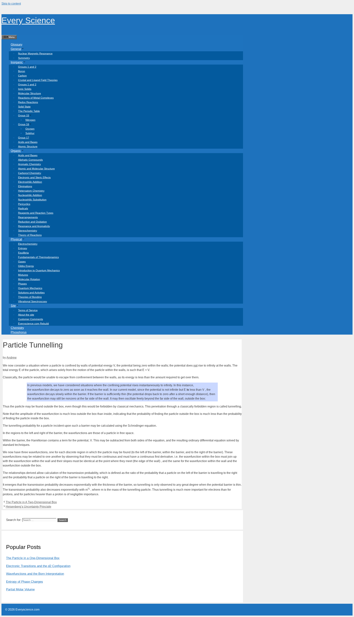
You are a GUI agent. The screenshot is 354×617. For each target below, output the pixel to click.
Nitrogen (30, 119)
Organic (16, 150)
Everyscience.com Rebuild (33, 323)
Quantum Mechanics (30, 288)
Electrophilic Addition (30, 181)
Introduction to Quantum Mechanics (39, 270)
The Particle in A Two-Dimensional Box (31, 502)
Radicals (23, 208)
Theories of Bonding (30, 296)
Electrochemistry (27, 243)
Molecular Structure (29, 93)
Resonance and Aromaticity (34, 226)
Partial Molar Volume (20, 589)
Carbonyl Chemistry (29, 173)
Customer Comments (30, 319)
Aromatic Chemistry (29, 164)
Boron (21, 71)
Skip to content (11, 3)
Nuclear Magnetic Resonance (35, 53)
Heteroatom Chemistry (31, 190)
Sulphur (29, 133)
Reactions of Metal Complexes (36, 97)
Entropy (22, 248)
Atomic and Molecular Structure (36, 168)
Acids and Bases (27, 142)
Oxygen (29, 128)
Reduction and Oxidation (32, 221)
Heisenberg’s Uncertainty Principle (28, 506)
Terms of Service (28, 310)
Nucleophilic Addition (30, 195)
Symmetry (24, 57)
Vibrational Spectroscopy (32, 301)
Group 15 (23, 115)
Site (13, 305)
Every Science (28, 20)
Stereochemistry (27, 230)
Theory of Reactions (30, 235)
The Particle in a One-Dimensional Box (33, 558)
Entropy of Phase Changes (24, 581)
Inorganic (17, 62)
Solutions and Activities (31, 292)
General (16, 49)
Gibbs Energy (26, 266)
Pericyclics (24, 204)
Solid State (24, 106)
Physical (16, 239)
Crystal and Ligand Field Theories (38, 80)
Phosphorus (19, 332)
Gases (22, 261)
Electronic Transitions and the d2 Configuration (38, 566)
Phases (22, 283)
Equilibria (23, 252)
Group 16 (23, 124)
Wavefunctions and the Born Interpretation (35, 573)
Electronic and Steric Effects (34, 177)
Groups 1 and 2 (27, 66)
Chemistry (17, 327)
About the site (26, 314)
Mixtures (23, 274)
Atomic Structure (27, 146)
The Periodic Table (29, 111)
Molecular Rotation (29, 279)
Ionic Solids (24, 88)
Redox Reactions (28, 102)
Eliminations (25, 186)
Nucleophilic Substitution (32, 199)
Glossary (16, 44)
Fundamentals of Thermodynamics (38, 257)
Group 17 (23, 137)
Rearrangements (28, 217)
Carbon (22, 75)
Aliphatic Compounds (30, 159)
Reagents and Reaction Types (35, 212)
